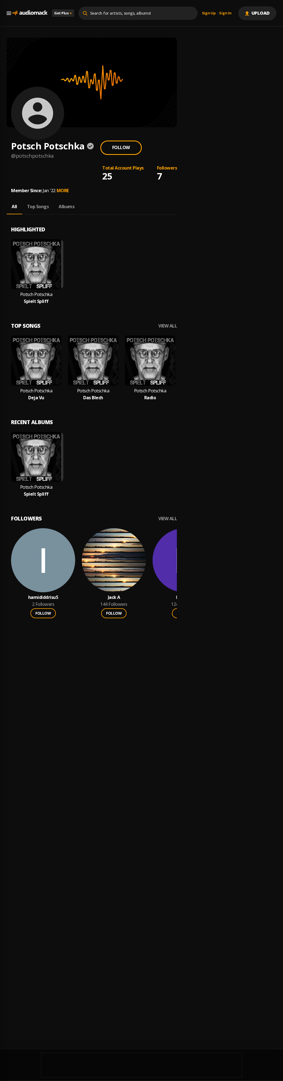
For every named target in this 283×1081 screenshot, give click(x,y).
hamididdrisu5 (43, 597)
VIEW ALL (167, 326)
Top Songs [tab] (38, 206)
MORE (63, 190)
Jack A (114, 597)
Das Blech (93, 398)
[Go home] (29, 13)
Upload (260, 13)
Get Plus (63, 12)
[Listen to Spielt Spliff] (36, 264)
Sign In (225, 13)
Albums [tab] (66, 206)
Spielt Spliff (36, 301)
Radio (150, 398)
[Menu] (9, 13)
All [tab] (14, 206)
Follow (121, 147)
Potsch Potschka (36, 294)
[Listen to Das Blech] (93, 360)
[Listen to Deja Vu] (36, 360)
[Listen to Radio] (150, 360)
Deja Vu (36, 398)
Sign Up (209, 13)
